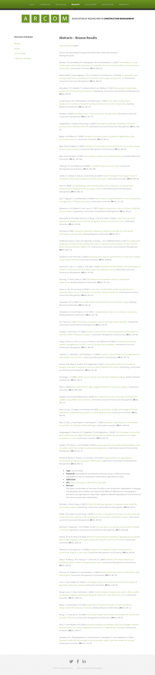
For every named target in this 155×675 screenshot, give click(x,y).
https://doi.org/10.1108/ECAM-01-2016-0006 (88, 482)
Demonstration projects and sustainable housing (104, 156)
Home (31, 4)
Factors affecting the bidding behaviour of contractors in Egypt (104, 302)
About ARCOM (90, 4)
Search (17, 48)
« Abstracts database (22, 58)
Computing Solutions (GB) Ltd (92, 668)
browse (70, 45)
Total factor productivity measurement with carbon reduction (102, 322)
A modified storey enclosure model (104, 166)
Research (75, 4)
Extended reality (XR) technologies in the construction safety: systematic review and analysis (96, 640)
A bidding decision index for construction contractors (115, 312)
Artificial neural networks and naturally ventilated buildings (101, 377)
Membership (61, 4)
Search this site (108, 4)
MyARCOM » (124, 4)
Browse (17, 43)
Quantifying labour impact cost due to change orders (95, 113)
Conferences (45, 4)
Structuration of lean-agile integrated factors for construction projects (99, 387)
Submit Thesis (20, 53)
